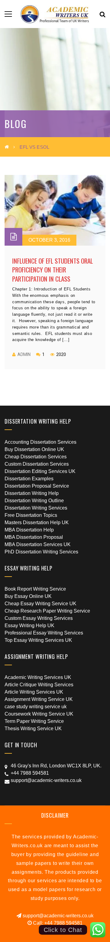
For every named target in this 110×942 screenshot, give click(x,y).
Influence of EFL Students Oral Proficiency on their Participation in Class (52, 269)
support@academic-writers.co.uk (57, 915)
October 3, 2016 (49, 240)
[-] (55, 13)
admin (24, 354)
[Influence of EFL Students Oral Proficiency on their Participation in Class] (55, 210)
